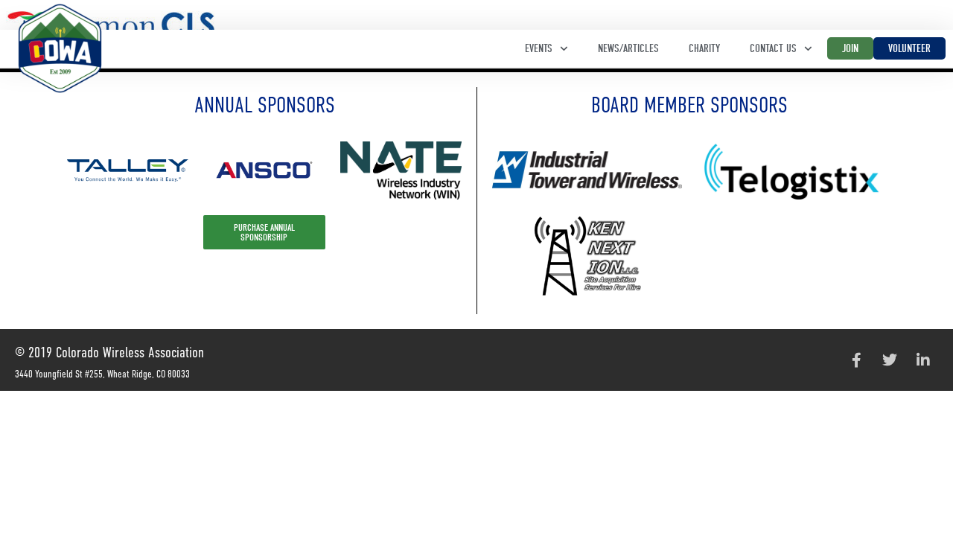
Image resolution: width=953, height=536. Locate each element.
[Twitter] (890, 360)
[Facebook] (856, 360)
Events (538, 48)
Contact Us (773, 48)
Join (850, 48)
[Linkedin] (923, 360)
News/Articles (628, 48)
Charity (704, 48)
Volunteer (909, 48)
